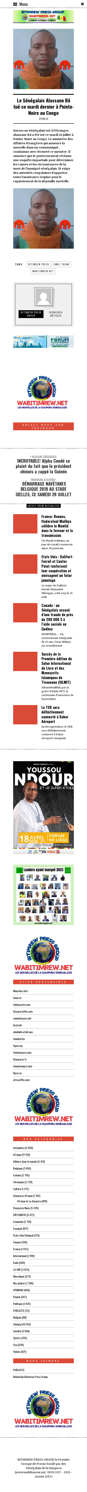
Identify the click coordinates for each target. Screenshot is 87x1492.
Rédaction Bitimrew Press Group (30, 1377)
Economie (18, 1221)
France (16, 1249)
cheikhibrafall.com (23, 1032)
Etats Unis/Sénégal (23, 1235)
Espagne (17, 1228)
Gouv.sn (17, 998)
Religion (17, 1317)
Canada (17, 1175)
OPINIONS (18, 1290)
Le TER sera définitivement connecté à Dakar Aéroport (54, 714)
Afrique (17, 1154)
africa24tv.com (21, 1080)
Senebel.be (19, 1039)
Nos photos (19, 1283)
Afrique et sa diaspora (29, 1201)
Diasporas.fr (20, 1059)
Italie (15, 1262)
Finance (17, 1242)
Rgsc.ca (17, 1073)
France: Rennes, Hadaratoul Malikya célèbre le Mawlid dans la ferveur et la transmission (57, 526)
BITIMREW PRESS (38, 264)
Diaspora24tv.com (23, 1011)
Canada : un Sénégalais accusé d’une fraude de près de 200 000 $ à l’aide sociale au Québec (57, 617)
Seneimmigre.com (22, 1066)
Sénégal (17, 1324)
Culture (17, 1189)
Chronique (18, 1182)
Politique (17, 1304)
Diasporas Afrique (23, 1195)
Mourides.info (20, 991)
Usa (15, 1345)
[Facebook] (82, 4)
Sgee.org (18, 1045)
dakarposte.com (21, 1004)
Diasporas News (21, 1208)
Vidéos (16, 1351)
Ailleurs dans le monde (25, 1161)
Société (17, 1331)
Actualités (18, 1148)
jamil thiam (61, 264)
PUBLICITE (18, 1310)
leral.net (17, 1025)
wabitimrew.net (43, 271)
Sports (16, 1338)
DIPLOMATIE (19, 1215)
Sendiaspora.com (22, 1052)
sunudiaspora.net (22, 1018)
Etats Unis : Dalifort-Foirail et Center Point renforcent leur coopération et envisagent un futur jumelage (57, 568)
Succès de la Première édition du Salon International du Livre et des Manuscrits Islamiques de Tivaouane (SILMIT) (56, 668)
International (20, 1256)
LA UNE (17, 1269)
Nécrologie (18, 1276)
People (16, 1297)
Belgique (17, 1168)
